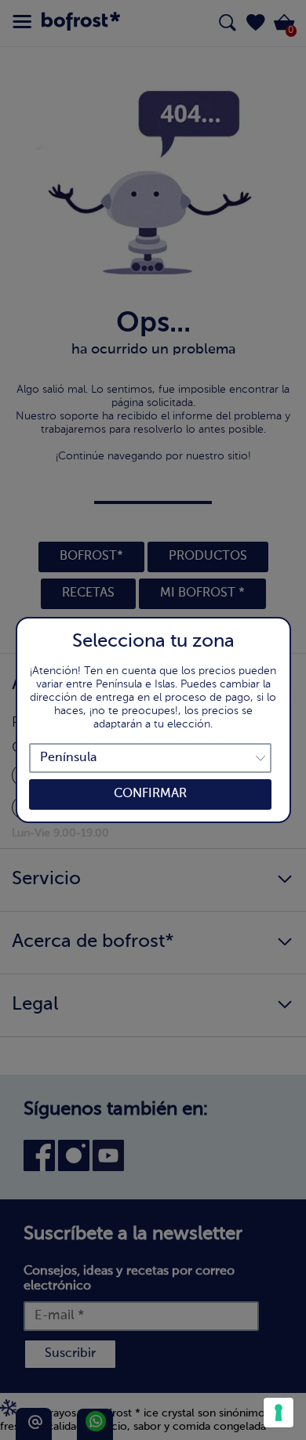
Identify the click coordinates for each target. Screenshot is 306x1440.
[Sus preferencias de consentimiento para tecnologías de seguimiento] (278, 1412)
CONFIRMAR (150, 794)
